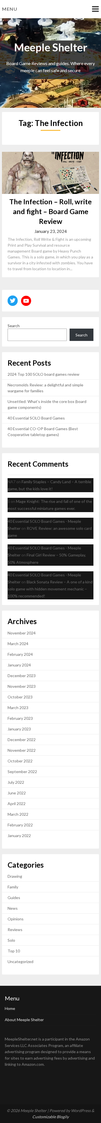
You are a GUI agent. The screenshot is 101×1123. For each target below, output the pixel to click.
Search (14, 325)
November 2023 (22, 686)
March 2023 (18, 707)
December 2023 (22, 675)
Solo (11, 940)
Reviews (15, 929)
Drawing (15, 876)
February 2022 (20, 824)
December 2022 (22, 739)
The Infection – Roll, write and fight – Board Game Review (50, 211)
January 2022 (19, 835)
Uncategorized (20, 961)
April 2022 (17, 803)
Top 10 (14, 950)
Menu (9, 9)
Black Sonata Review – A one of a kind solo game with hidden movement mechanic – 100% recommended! (50, 588)
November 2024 (22, 633)
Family (13, 886)
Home (10, 1008)
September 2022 (22, 771)
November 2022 (22, 750)
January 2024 (19, 665)
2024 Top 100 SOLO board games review (43, 374)
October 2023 (20, 697)
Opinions (16, 918)
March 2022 (18, 814)
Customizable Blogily (50, 1116)
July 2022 (16, 782)
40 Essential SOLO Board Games (36, 418)
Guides (14, 897)
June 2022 (17, 792)
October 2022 (20, 760)
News (13, 908)
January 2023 (19, 728)
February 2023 (20, 718)
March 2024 (18, 643)
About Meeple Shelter (24, 1019)
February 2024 (20, 654)
